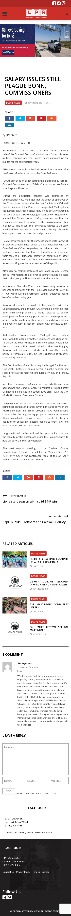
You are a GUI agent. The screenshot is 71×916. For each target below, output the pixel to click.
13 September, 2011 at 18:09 (27, 667)
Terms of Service (43, 832)
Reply (19, 671)
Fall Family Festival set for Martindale (49, 628)
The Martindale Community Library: (49, 606)
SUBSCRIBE (39, 911)
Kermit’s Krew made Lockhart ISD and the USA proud (49, 560)
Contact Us (11, 832)
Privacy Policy (26, 832)
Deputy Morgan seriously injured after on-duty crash (49, 583)
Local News (13, 102)
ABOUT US (15, 911)
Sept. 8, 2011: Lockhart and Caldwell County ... (36, 522)
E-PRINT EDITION (53, 911)
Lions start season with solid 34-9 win (29, 501)
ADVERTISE (27, 911)
